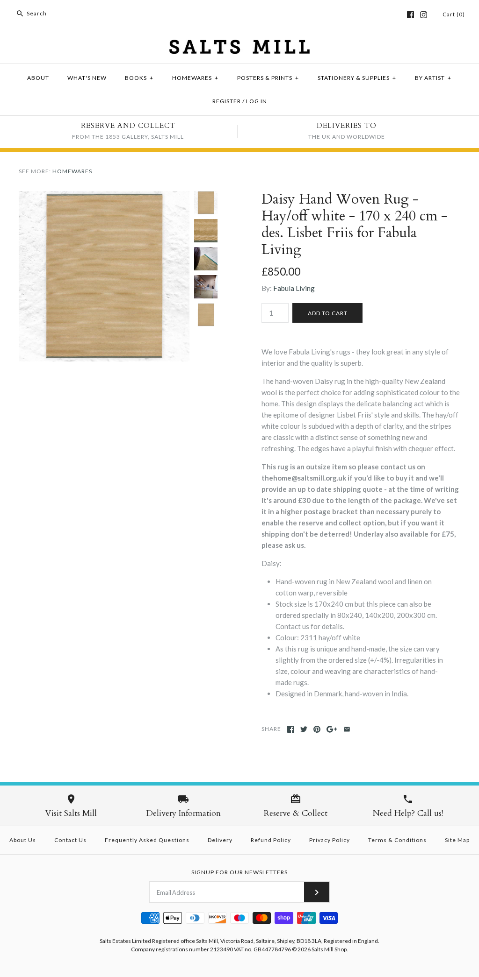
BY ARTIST (433, 77)
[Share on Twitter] (303, 729)
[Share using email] (346, 729)
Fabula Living (294, 288)
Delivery (220, 839)
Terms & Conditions (397, 839)
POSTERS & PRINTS (268, 77)
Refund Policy (271, 839)
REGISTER (226, 101)
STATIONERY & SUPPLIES (357, 77)
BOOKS (139, 77)
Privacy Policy (329, 839)
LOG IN (256, 101)
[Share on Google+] (332, 729)
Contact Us (70, 839)
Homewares (72, 171)
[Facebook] (410, 14)
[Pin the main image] (316, 729)
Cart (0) (454, 14)
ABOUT (38, 77)
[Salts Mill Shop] (239, 45)
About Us (22, 839)
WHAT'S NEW (87, 77)
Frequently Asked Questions (147, 839)
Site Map (457, 839)
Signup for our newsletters (239, 872)
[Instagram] (423, 14)
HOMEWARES (195, 77)
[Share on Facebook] (290, 729)
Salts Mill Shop (329, 949)
